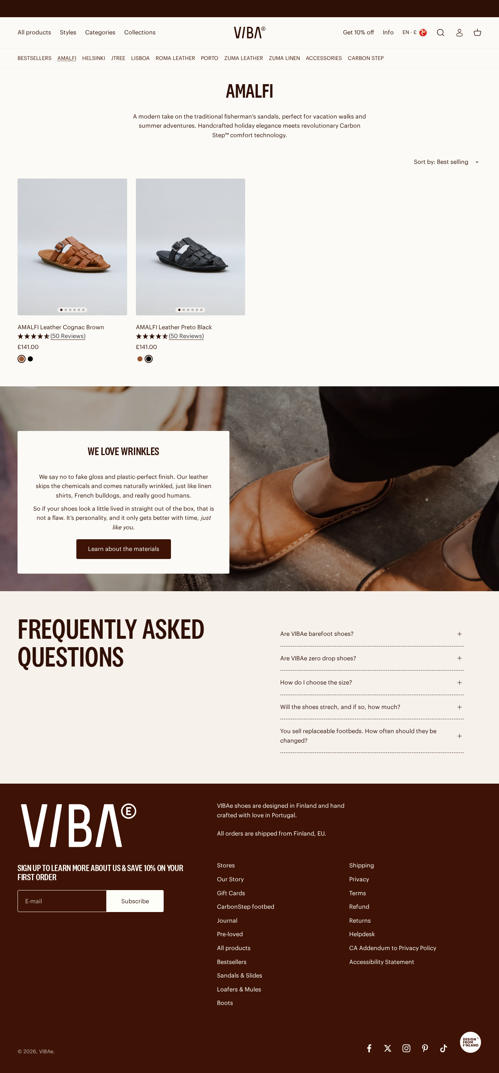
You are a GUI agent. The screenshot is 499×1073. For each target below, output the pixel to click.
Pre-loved (230, 934)
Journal (227, 920)
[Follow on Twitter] (388, 1048)
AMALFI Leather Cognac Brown (61, 327)
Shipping (361, 865)
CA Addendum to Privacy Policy (392, 948)
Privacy (359, 879)
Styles (68, 32)
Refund (359, 906)
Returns (360, 920)
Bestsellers (232, 961)
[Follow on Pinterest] (425, 1048)
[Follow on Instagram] (406, 1048)
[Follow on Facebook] (369, 1048)
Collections (140, 32)
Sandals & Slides (239, 975)
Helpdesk (362, 934)
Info (388, 32)
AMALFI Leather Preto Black (174, 327)
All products (34, 32)
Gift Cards (231, 893)
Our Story (230, 879)
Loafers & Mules (239, 989)
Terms (357, 893)
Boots (225, 1002)
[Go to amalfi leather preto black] (190, 247)
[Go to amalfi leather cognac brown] (72, 247)
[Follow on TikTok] (444, 1048)
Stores (226, 865)
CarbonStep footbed (245, 906)
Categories (100, 32)
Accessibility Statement (381, 961)
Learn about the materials (123, 548)
